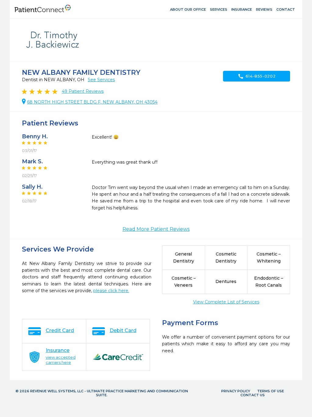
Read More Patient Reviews (156, 229)
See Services (101, 79)
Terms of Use (270, 391)
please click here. (111, 290)
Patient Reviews (83, 91)
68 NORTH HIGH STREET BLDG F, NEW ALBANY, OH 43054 (92, 102)
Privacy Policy (235, 391)
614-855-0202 (257, 76)
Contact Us (252, 395)
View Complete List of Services (226, 302)
